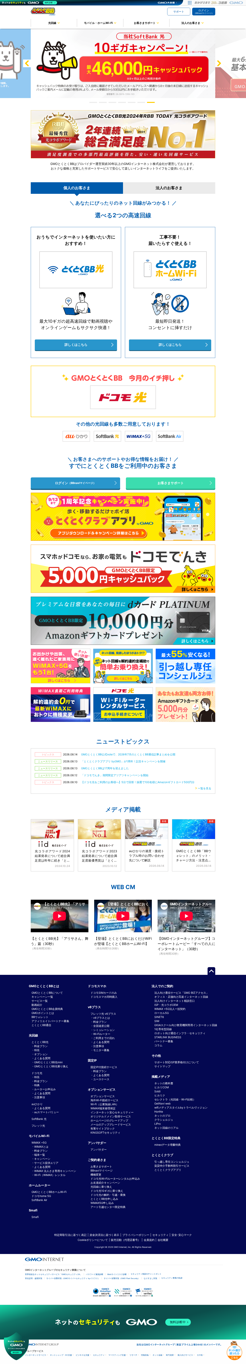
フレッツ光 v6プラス (103, 1013)
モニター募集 (101, 1050)
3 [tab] (113, 102)
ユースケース (101, 1079)
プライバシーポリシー (135, 1234)
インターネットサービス (35, 1355)
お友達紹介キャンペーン (105, 1182)
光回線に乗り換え (101, 1186)
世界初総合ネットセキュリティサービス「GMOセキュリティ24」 (53, 1274)
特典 (37, 1085)
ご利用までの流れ (104, 1038)
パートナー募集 (163, 1041)
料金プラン (41, 1046)
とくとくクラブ (162, 1155)
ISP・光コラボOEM (166, 1004)
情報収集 (145, 1355)
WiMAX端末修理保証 (103, 1108)
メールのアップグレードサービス (111, 1124)
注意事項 (39, 1097)
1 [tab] (94, 102)
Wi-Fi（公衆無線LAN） (105, 1104)
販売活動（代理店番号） (125, 1239)
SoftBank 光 (39, 1118)
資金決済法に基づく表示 (104, 1234)
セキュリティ (160, 1234)
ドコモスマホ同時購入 (104, 996)
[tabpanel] (123, 63)
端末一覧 (39, 1154)
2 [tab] (104, 102)
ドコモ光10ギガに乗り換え (107, 1190)
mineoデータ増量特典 (167, 1144)
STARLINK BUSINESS (167, 1037)
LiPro (157, 1123)
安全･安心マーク (182, 1234)
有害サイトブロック (103, 1128)
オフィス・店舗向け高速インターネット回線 (181, 996)
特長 (37, 1050)
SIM (156, 1021)
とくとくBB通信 (41, 1025)
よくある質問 (42, 1058)
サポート (178, 11)
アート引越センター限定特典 (108, 1207)
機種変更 (96, 1174)
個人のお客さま (76, 188)
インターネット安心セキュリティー (112, 1112)
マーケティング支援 (117, 1355)
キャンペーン (42, 1158)
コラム (158, 1045)
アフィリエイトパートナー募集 (50, 1021)
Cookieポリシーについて (93, 1239)
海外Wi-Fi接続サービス (104, 1100)
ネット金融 (157, 1355)
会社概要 (163, 1239)
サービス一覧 (40, 1000)
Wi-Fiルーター (101, 1034)
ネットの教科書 (163, 1083)
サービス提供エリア (46, 1162)
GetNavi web (162, 1103)
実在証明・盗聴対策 (33, 1278)
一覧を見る (204, 788)
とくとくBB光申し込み (104, 1198)
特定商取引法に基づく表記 (70, 1234)
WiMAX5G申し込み (102, 1202)
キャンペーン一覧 (42, 996)
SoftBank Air (39, 1200)
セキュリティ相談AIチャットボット (146, 1274)
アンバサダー (99, 1149)
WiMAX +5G (39, 1142)
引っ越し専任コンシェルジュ (171, 1161)
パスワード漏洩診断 (94, 1274)
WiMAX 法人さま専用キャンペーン (55, 1171)
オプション (41, 1054)
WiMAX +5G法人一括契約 (169, 1008)
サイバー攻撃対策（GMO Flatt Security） (122, 1278)
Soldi (157, 1091)
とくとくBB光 (40, 1042)
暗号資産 (170, 1355)
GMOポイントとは (43, 1013)
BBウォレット (40, 1017)
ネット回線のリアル (166, 1127)
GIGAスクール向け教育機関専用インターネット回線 (185, 1025)
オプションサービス (103, 1096)
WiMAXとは (41, 1146)
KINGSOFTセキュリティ (105, 1132)
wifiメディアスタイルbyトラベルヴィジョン (181, 1107)
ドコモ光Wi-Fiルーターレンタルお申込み (115, 1178)
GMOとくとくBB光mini (48, 1062)
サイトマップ (162, 1066)
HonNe (158, 1111)
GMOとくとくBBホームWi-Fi (49, 1192)
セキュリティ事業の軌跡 (171, 1278)
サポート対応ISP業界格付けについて (176, 1062)
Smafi (35, 1217)
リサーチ (133, 1355)
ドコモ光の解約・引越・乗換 (108, 1194)
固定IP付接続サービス (104, 1067)
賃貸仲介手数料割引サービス (171, 1165)
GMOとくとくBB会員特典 (47, 1008)
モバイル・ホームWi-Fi (98, 22)
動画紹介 (37, 1004)
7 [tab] (152, 102)
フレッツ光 (38, 1125)
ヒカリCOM (161, 1087)
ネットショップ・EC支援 (61, 1355)
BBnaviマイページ (102, 1170)
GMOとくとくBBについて (47, 992)
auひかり (37, 1104)
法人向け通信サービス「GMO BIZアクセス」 (181, 992)
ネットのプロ (162, 1115)
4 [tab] (123, 102)
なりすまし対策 (150, 1278)
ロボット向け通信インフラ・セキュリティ (179, 1033)
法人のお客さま (190, 22)
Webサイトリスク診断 (117, 1274)
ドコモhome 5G (41, 1196)
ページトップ (211, 971)
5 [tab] (132, 102)
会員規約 (149, 1239)
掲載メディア (161, 1076)
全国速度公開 (101, 1025)
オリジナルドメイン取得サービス (111, 1116)
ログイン (204, 11)
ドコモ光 (37, 1073)
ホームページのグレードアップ (109, 1120)
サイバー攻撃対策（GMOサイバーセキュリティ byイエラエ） (73, 1278)
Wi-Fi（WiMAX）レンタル (50, 1175)
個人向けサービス (185, 1355)
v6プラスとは (101, 1017)
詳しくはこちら (76, 345)
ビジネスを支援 (82, 1355)
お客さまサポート (144, 22)
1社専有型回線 (163, 1029)
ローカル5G (161, 1013)
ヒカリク (159, 1095)
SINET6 (159, 1017)
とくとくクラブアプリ (167, 1169)
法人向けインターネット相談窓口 (174, 1000)
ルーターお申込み (45, 1089)
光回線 (52, 22)
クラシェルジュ (163, 1119)
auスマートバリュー (46, 1112)
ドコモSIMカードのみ (104, 992)
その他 (200, 1355)
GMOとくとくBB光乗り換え (51, 1066)
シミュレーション (104, 1029)
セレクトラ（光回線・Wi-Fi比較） (175, 1099)
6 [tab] (142, 102)
